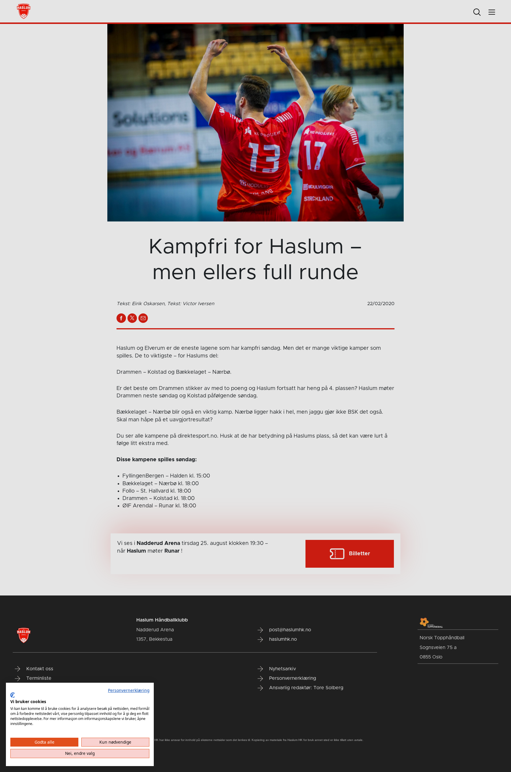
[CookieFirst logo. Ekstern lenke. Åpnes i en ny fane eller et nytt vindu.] (12, 695)
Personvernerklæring (128, 690)
